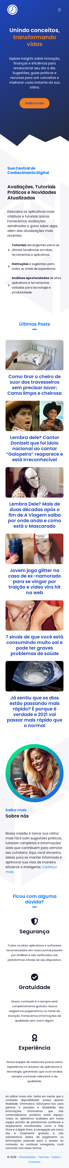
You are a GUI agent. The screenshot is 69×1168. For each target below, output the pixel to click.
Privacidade (27, 1157)
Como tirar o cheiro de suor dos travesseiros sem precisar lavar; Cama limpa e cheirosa (34, 384)
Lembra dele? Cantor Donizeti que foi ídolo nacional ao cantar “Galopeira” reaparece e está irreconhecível (34, 448)
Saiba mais (34, 103)
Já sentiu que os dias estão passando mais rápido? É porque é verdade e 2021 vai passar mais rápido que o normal (34, 712)
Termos (43, 1157)
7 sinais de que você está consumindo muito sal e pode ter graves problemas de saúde (34, 645)
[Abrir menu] (59, 10)
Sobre (56, 1157)
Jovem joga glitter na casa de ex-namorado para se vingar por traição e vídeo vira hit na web (34, 581)
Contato (34, 1162)
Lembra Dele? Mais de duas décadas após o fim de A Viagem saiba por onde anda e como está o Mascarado (34, 515)
